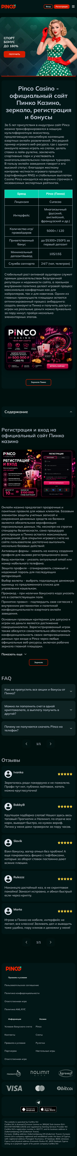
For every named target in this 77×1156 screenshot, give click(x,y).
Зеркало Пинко (38, 382)
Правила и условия (17, 977)
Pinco (66, 125)
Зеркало (38, 662)
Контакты (9, 1034)
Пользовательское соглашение (21, 985)
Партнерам (10, 1050)
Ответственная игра (15, 1001)
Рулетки (40, 1042)
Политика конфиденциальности (21, 993)
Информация (14, 1019)
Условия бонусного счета (18, 1026)
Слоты (39, 1034)
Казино (42, 1019)
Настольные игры (45, 1050)
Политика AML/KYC (15, 1009)
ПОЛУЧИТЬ (14, 54)
